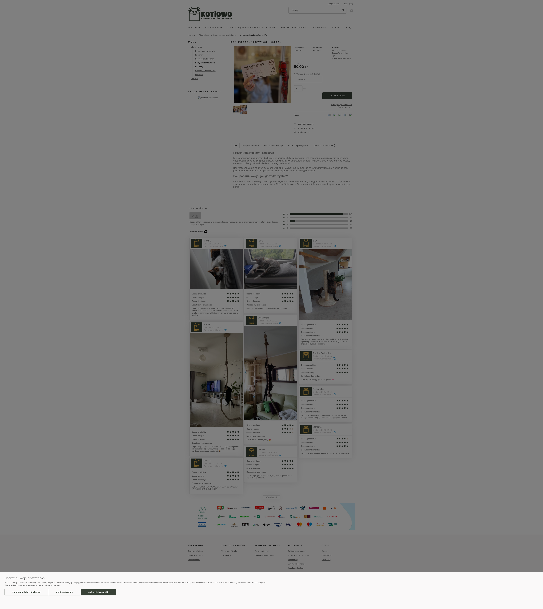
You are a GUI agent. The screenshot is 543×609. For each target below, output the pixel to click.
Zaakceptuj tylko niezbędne (26, 592)
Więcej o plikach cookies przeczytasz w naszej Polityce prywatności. (33, 585)
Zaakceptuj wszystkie (98, 592)
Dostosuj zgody (64, 592)
